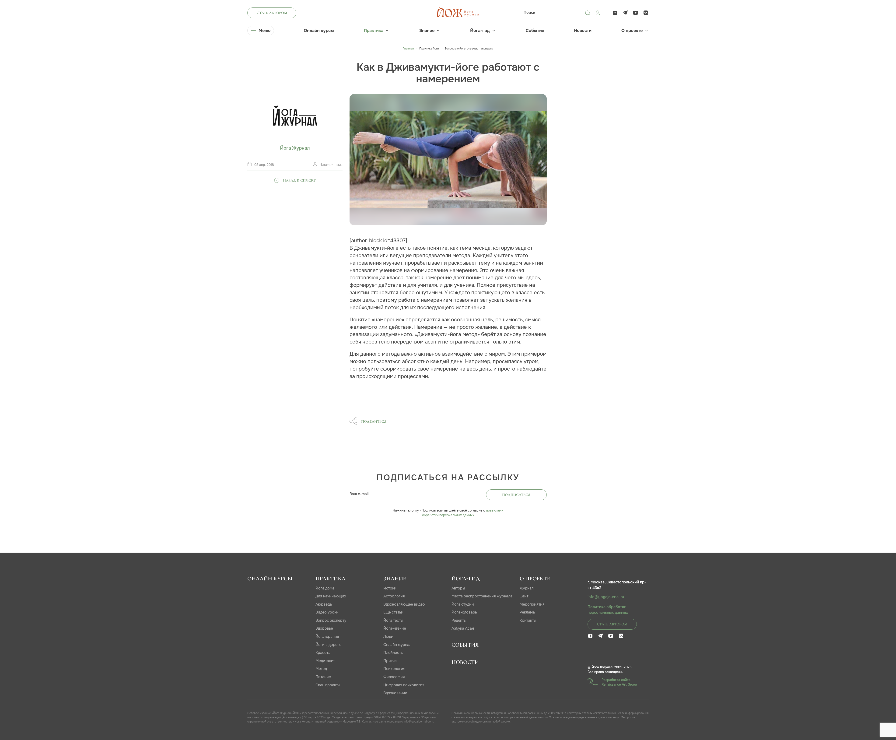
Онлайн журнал (397, 644)
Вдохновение (395, 693)
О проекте (632, 30)
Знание (426, 30)
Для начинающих (330, 596)
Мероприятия (532, 604)
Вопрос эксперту (330, 620)
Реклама (527, 612)
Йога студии (463, 604)
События (535, 30)
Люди (388, 636)
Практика (373, 30)
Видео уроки (327, 612)
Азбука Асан (463, 628)
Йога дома (324, 588)
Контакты (528, 620)
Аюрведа (323, 604)
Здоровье (324, 628)
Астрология (394, 596)
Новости (583, 30)
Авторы (458, 588)
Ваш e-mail (359, 493)
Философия (394, 676)
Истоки (389, 588)
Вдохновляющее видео (404, 604)
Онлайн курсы (319, 30)
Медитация (325, 660)
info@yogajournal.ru (606, 597)
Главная (408, 48)
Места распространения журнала (482, 596)
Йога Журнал (295, 148)
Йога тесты (393, 620)
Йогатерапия (327, 636)
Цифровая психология (403, 685)
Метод (321, 668)
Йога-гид (480, 30)
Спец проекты (327, 685)
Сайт (524, 596)
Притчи (390, 660)
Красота (322, 652)
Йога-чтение (394, 628)
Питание (323, 676)
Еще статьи (393, 612)
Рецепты (459, 620)
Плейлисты (393, 652)
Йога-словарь (464, 612)
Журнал (527, 588)
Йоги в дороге (328, 644)
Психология (394, 668)
